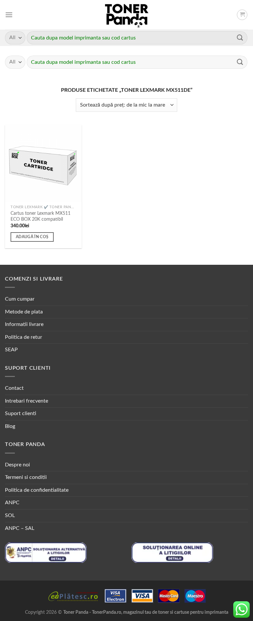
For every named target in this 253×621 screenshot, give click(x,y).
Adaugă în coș (32, 237)
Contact (14, 388)
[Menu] (9, 15)
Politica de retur (23, 337)
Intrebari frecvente (26, 401)
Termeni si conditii (26, 477)
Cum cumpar (20, 299)
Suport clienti (20, 413)
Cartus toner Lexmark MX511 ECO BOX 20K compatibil (40, 216)
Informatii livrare (24, 324)
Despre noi (17, 464)
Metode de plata (24, 311)
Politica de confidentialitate (37, 490)
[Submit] (240, 37)
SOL (10, 515)
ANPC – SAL (19, 528)
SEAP (11, 349)
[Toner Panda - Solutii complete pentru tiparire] (126, 15)
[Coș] (242, 15)
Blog (10, 426)
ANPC (12, 502)
